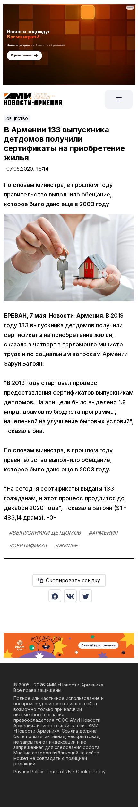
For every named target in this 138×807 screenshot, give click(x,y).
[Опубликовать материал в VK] (70, 596)
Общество (17, 118)
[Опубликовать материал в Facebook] (55, 596)
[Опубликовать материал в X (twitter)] (85, 596)
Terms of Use (60, 771)
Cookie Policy (91, 771)
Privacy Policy (28, 771)
